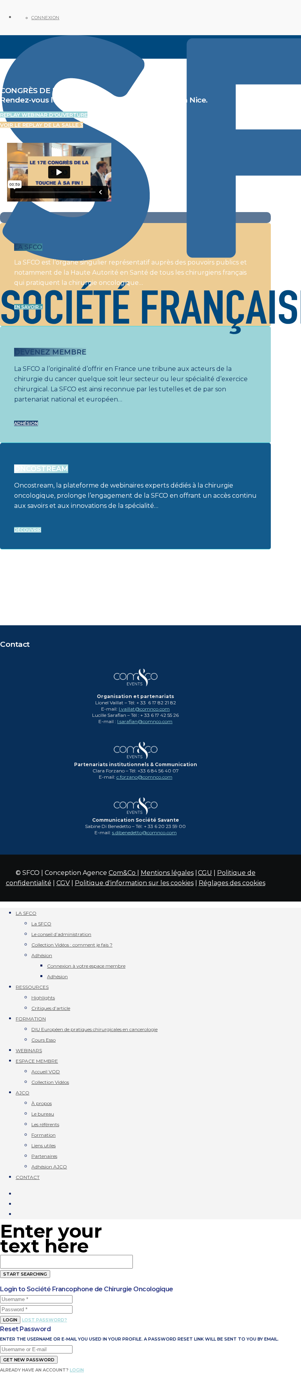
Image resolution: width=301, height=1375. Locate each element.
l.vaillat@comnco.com (144, 709)
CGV (63, 883)
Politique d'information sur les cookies (134, 883)
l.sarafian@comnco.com (144, 721)
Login (10, 1320)
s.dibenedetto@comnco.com (144, 832)
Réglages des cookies (232, 883)
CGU (205, 872)
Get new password (28, 1359)
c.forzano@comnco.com (144, 777)
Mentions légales (167, 872)
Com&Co (123, 872)
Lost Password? (44, 1320)
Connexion (45, 17)
